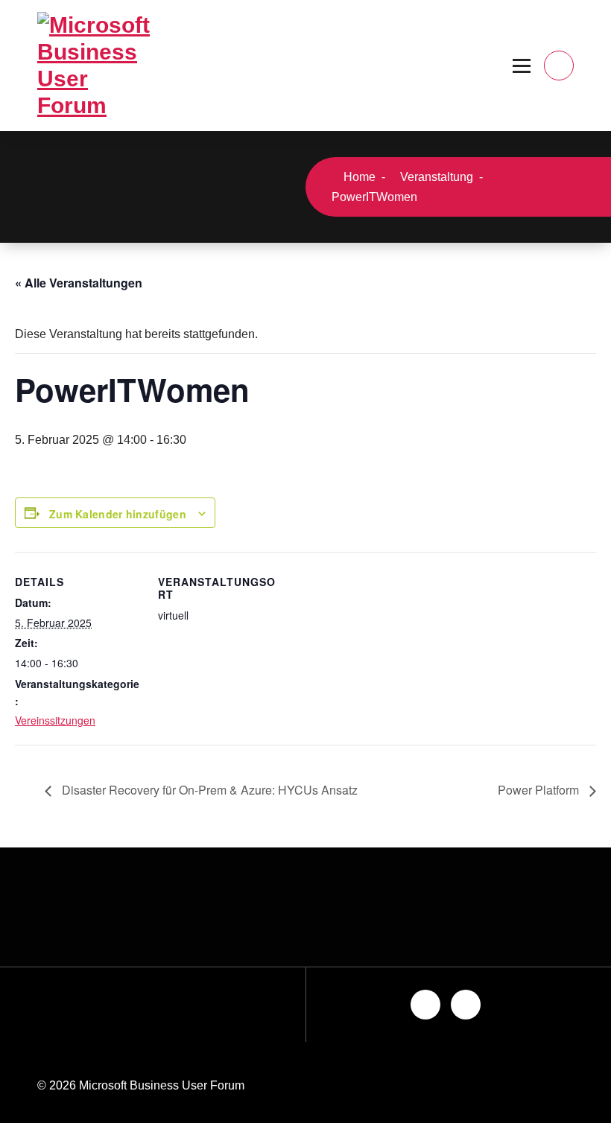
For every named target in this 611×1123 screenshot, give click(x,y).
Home (358, 177)
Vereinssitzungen (55, 720)
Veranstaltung (435, 177)
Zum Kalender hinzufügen (117, 513)
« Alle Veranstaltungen (78, 282)
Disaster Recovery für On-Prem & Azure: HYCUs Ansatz (208, 789)
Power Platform (540, 789)
